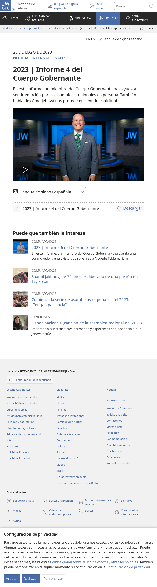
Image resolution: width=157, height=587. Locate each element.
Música (61, 471)
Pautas (61, 452)
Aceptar (12, 578)
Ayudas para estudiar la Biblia (24, 416)
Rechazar (31, 578)
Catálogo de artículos (69, 422)
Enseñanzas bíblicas (18, 389)
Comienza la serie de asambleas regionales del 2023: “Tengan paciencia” (80, 302)
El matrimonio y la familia (22, 428)
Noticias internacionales (63, 28)
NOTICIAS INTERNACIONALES (39, 58)
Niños (10, 440)
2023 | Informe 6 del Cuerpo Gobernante (69, 247)
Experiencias (114, 457)
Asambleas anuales (118, 445)
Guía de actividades (68, 434)
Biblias (60, 397)
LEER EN (89, 39)
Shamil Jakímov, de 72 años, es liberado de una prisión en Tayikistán (84, 279)
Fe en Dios (13, 446)
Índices (61, 446)
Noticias (7, 28)
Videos (61, 464)
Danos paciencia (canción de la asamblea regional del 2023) (86, 323)
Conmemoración (117, 439)
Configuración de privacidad (128, 567)
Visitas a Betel (115, 427)
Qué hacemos (115, 451)
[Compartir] (142, 29)
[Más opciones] (151, 29)
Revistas (62, 428)
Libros (60, 403)
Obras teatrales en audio (71, 477)
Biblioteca (62, 389)
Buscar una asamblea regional (94, 502)
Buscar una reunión (58, 501)
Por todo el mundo (118, 463)
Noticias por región (30, 28)
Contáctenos (114, 420)
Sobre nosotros (116, 400)
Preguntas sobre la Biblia (22, 397)
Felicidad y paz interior (20, 422)
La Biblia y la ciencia (18, 452)
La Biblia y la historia (19, 458)
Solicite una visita (117, 414)
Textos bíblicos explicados (22, 403)
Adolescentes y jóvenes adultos (26, 434)
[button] (43, 18)
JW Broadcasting (67, 458)
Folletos (61, 409)
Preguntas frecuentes (120, 408)
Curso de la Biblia (17, 409)
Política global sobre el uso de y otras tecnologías (94, 562)
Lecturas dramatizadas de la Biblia (77, 483)
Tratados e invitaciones (70, 416)
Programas (63, 440)
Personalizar (53, 578)
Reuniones (113, 433)
